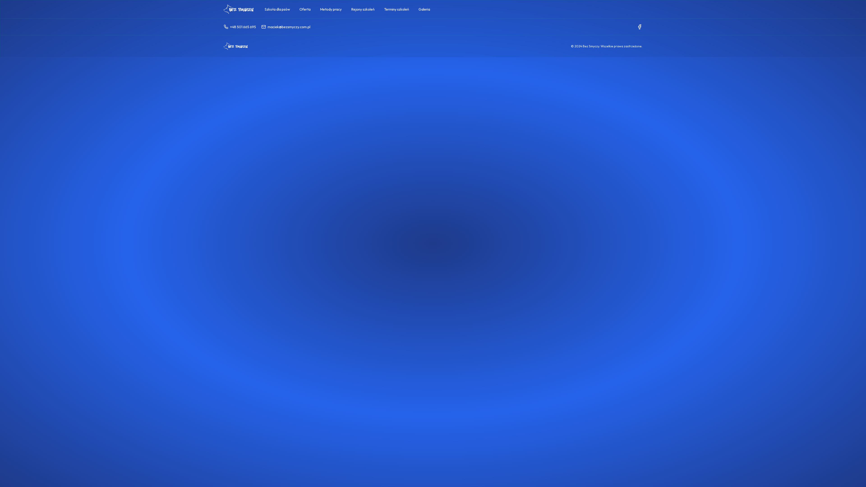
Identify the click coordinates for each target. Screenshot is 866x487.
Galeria (424, 9)
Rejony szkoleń (363, 9)
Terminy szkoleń (396, 9)
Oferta (305, 9)
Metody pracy (331, 9)
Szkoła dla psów (277, 9)
